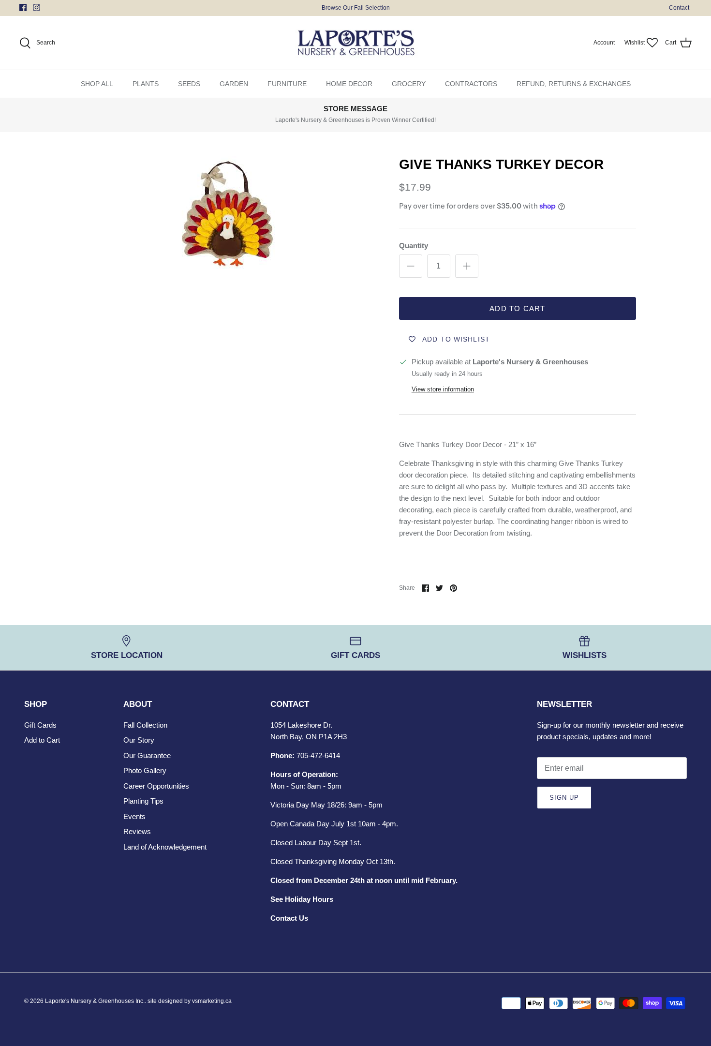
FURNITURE (287, 84)
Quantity (413, 245)
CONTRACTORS (471, 84)
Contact (679, 7)
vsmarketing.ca (212, 1001)
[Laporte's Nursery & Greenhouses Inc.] (356, 43)
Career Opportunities (156, 786)
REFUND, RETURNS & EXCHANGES (574, 84)
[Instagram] (36, 7)
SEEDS (189, 84)
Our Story (138, 740)
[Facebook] (23, 7)
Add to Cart (517, 308)
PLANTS (146, 84)
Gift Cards (40, 725)
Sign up (564, 797)
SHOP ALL (97, 84)
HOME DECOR (349, 84)
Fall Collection (145, 725)
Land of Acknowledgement (165, 847)
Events (134, 816)
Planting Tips (143, 801)
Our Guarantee (147, 755)
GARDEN (234, 84)
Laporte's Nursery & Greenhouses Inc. (95, 1001)
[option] (226, 212)
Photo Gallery (144, 770)
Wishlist (634, 42)
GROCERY (409, 84)
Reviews (137, 831)
